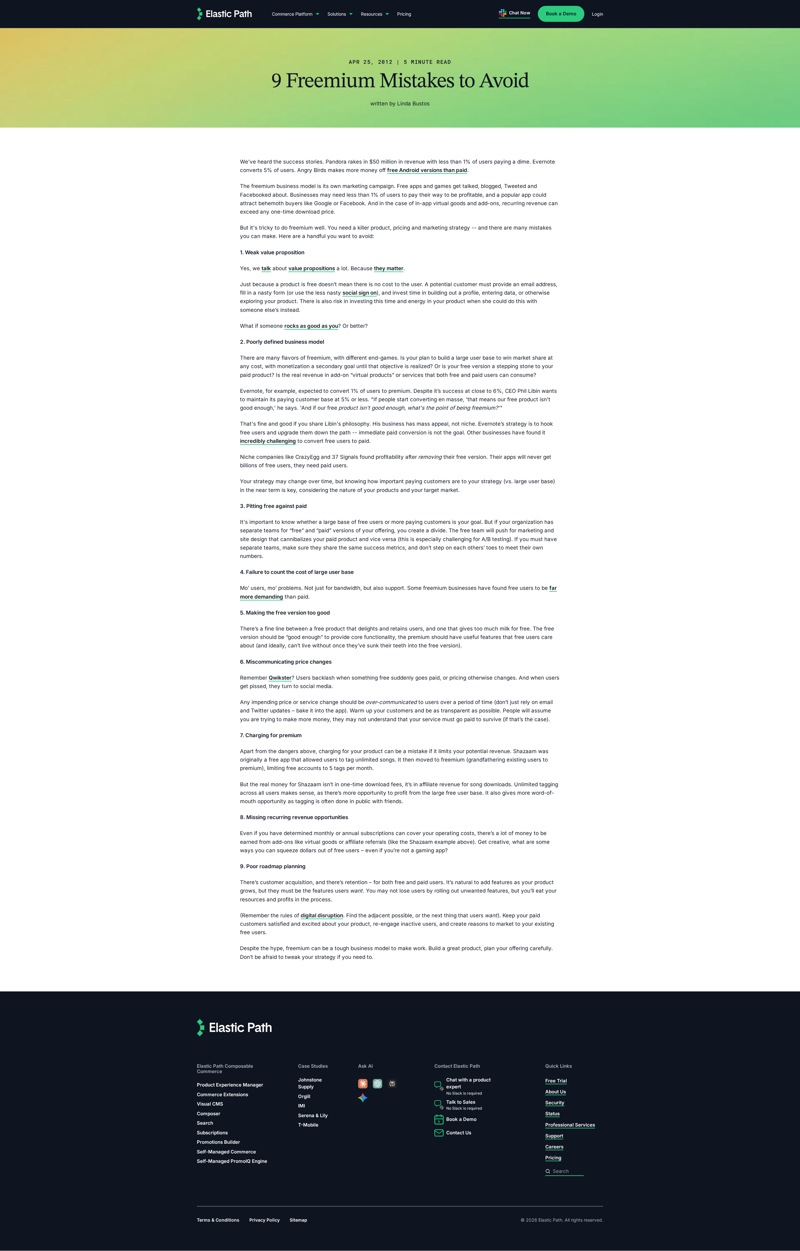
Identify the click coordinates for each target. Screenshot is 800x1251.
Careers (554, 1147)
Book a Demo (561, 14)
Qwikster (280, 678)
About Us (555, 1092)
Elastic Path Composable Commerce (225, 1068)
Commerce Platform (292, 14)
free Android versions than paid (427, 170)
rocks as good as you (311, 326)
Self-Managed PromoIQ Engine (232, 1161)
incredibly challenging (268, 441)
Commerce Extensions (222, 1094)
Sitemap (298, 1220)
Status (552, 1114)
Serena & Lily (313, 1115)
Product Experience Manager (230, 1085)
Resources (371, 14)
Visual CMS (210, 1104)
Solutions (337, 14)
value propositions (311, 268)
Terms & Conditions (218, 1220)
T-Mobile (308, 1125)
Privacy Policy (264, 1220)
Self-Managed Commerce (226, 1152)
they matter (388, 268)
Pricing (404, 14)
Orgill (304, 1096)
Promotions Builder (218, 1142)
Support (554, 1136)
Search (205, 1123)
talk (266, 268)
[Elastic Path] (224, 14)
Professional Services (570, 1125)
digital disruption (322, 915)
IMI (301, 1106)
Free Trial (556, 1081)
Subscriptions (212, 1133)
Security (554, 1103)
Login (597, 14)
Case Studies (313, 1066)
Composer (208, 1114)
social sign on (359, 293)
